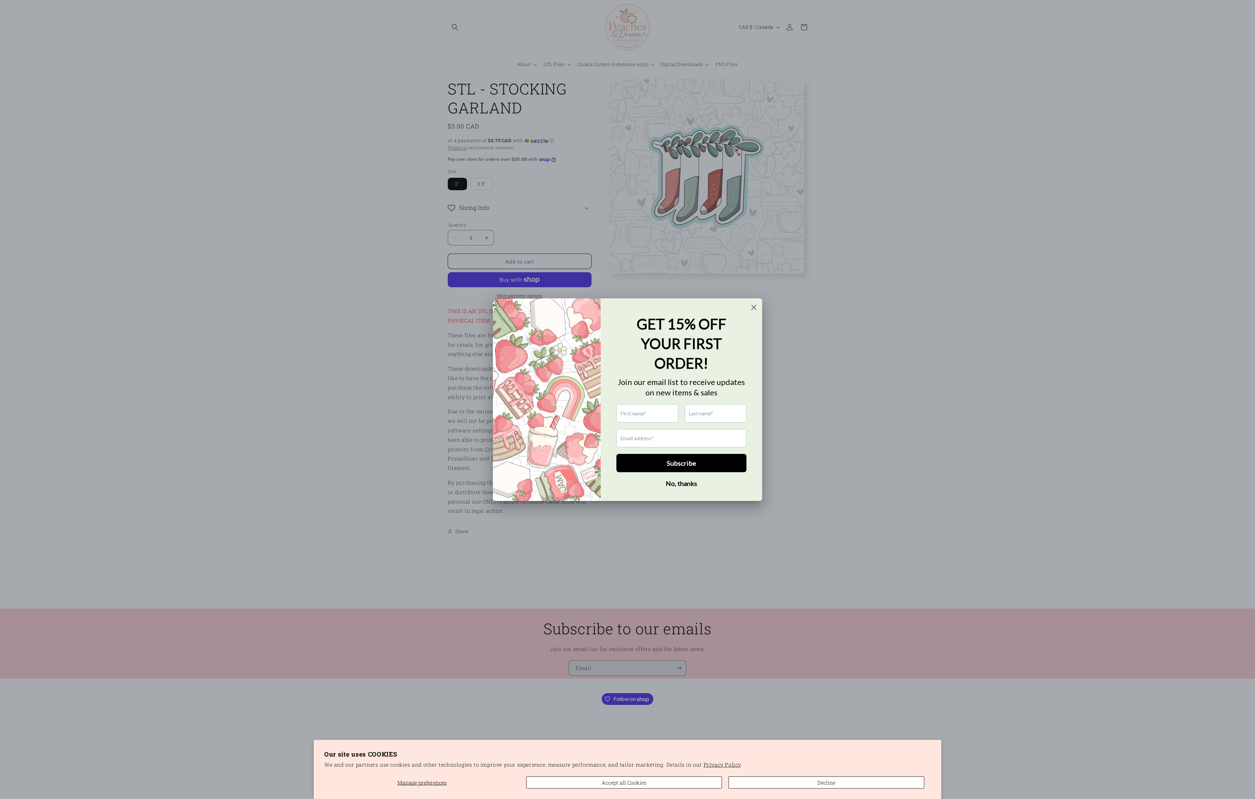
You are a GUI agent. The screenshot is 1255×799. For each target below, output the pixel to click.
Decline (826, 782)
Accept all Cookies (624, 782)
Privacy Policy (722, 764)
